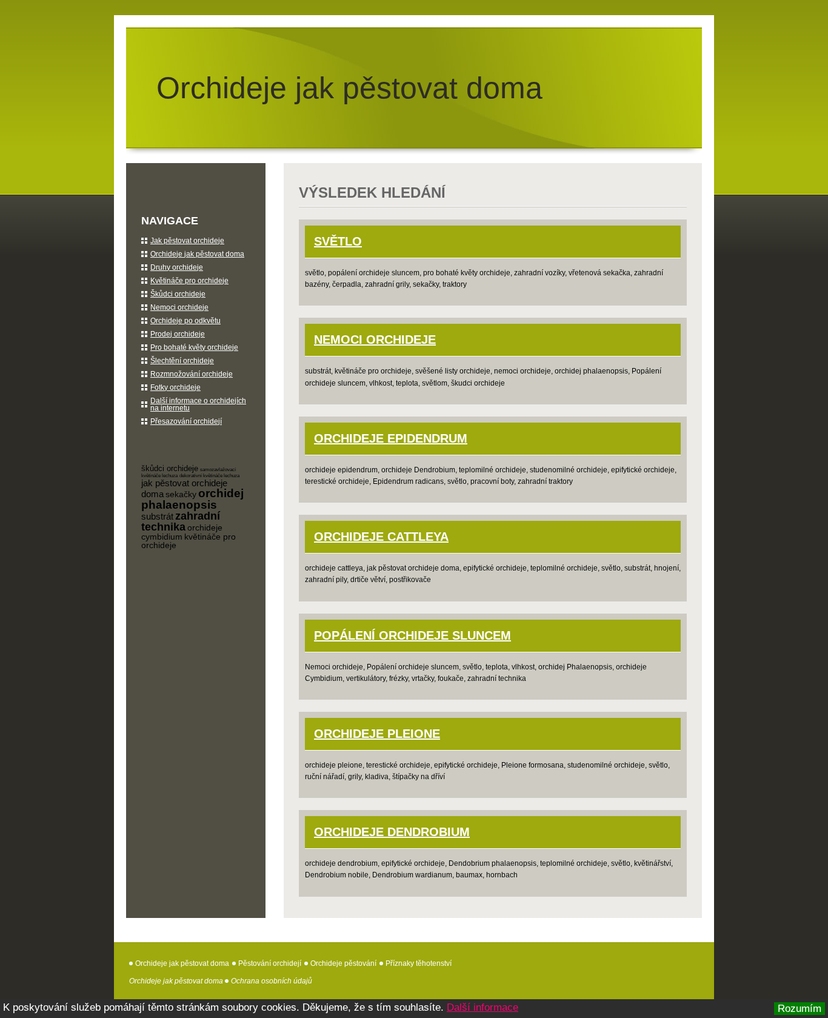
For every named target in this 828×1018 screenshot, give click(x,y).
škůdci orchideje (169, 468)
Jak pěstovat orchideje (187, 240)
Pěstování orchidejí (269, 963)
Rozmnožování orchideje (191, 374)
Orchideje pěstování (343, 963)
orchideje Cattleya (381, 536)
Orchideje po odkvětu (185, 320)
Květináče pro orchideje (189, 280)
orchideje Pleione (377, 733)
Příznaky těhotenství (419, 963)
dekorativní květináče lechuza (209, 475)
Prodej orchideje (177, 334)
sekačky (180, 494)
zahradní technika (180, 521)
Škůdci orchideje (177, 294)
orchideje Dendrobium (392, 832)
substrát (157, 516)
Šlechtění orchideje (182, 361)
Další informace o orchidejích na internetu (198, 404)
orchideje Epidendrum (390, 438)
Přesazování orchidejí (186, 421)
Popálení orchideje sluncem (412, 635)
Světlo (338, 241)
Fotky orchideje (175, 387)
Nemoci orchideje (375, 339)
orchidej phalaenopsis (192, 499)
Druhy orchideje (176, 267)
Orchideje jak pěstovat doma (349, 88)
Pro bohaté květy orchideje (194, 347)
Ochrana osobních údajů (271, 981)
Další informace (482, 1007)
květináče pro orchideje (188, 541)
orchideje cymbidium (181, 532)
